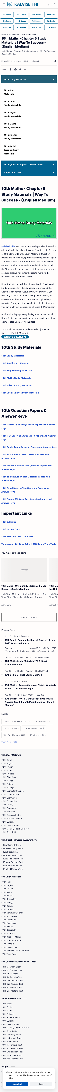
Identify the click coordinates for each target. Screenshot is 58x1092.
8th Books (51, 21)
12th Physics (8, 774)
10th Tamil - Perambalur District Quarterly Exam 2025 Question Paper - (30, 642)
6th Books (21, 21)
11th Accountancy (10, 916)
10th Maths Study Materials (16, 377)
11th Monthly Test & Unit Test (15, 950)
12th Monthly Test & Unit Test (15, 829)
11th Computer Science (12, 913)
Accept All (17, 1084)
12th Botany (7, 784)
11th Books (36, 27)
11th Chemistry (9, 899)
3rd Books (36, 15)
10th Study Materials (12, 355)
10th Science (8, 1014)
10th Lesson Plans (10, 529)
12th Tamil (7, 760)
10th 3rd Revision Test (12, 1052)
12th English (7, 763)
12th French (7, 767)
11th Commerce (9, 920)
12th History (7, 805)
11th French (7, 889)
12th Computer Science (13, 791)
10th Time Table (9, 1031)
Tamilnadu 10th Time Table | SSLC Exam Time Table (28, 543)
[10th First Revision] (25, 671)
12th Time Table (9, 832)
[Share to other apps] (25, 69)
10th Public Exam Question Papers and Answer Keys (28, 447)
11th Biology (7, 902)
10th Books (21, 27)
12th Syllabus (8, 822)
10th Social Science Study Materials (11, 150)
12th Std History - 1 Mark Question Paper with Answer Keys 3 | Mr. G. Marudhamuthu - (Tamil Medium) (29, 702)
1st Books (7, 15)
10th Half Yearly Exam (12, 1038)
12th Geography (9, 808)
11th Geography (9, 930)
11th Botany (7, 906)
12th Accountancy (10, 794)
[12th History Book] (37, 695)
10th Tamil (7, 1004)
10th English (7, 1007)
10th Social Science (11, 1017)
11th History (7, 926)
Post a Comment (29, 617)
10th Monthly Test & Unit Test (17, 536)
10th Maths (7, 1010)
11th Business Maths (11, 937)
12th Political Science (12, 818)
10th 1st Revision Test (12, 1045)
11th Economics (9, 923)
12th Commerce (9, 798)
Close (41, 1084)
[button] (49, 4)
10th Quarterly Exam (11, 1034)
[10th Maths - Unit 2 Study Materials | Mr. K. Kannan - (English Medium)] (24, 570)
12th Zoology (8, 787)
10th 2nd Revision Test (12, 1048)
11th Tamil (6, 882)
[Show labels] (9, 741)
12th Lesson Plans (10, 825)
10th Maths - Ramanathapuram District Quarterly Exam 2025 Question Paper (30, 687)
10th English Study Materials (16, 370)
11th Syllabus (8, 944)
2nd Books (21, 15)
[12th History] (23, 695)
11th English (7, 885)
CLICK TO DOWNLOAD (15, 336)
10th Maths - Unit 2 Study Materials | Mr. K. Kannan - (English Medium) (23, 587)
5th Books (7, 21)
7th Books (36, 21)
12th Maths (7, 770)
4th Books (51, 15)
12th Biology (7, 781)
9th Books (7, 27)
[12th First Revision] (25, 657)
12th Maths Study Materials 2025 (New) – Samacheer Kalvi (27, 663)
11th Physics (8, 895)
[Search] (54, 4)
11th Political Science (11, 940)
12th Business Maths (11, 815)
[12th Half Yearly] (42, 657)
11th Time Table (9, 954)
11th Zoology (8, 909)
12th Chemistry (9, 777)
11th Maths (7, 892)
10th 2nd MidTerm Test (12, 1059)
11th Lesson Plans (10, 947)
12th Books (51, 27)
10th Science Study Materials (16, 385)
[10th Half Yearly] (42, 671)
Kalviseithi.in (8, 246)
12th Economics (9, 801)
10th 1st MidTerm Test (12, 1055)
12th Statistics (8, 811)
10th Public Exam (10, 1041)
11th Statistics (8, 933)
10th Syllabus (8, 521)
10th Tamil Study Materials (15, 363)
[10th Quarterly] (22, 636)
